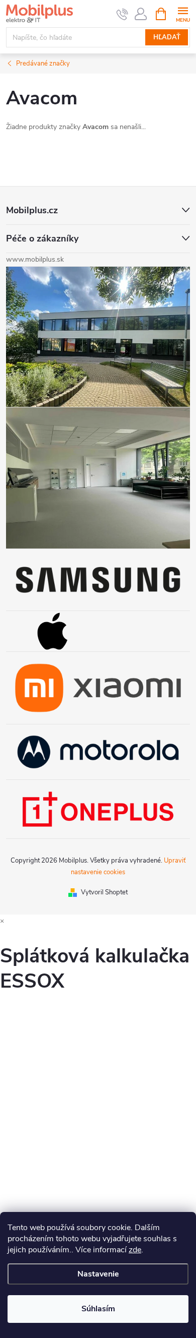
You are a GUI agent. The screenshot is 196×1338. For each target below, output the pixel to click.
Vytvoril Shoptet (104, 892)
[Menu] (182, 13)
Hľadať (166, 37)
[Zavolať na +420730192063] (122, 14)
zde (135, 1249)
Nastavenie (98, 1274)
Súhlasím (98, 1308)
